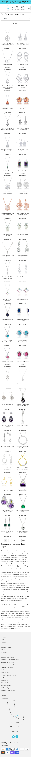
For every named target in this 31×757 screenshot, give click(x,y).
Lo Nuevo (3, 637)
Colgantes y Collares (6, 647)
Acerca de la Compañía (7, 657)
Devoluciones (4, 680)
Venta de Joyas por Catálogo (9, 675)
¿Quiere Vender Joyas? (7, 664)
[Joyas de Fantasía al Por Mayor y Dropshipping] (15, 8)
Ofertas (3, 655)
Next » (24, 540)
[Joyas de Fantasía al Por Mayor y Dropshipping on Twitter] (13, 736)
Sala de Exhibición (6, 685)
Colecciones (4, 650)
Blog (2, 693)
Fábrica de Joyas (5, 688)
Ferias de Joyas (5, 672)
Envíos (2, 677)
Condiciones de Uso (6, 670)
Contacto (3, 695)
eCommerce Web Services (8, 690)
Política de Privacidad (6, 682)
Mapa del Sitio (5, 698)
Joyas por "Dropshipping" (8, 662)
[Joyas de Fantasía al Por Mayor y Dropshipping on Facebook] (17, 736)
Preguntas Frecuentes (7, 667)
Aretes (2, 644)
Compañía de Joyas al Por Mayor (10, 659)
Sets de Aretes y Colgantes (12, 14)
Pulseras (3, 642)
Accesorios (4, 652)
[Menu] (3, 8)
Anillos (2, 639)
